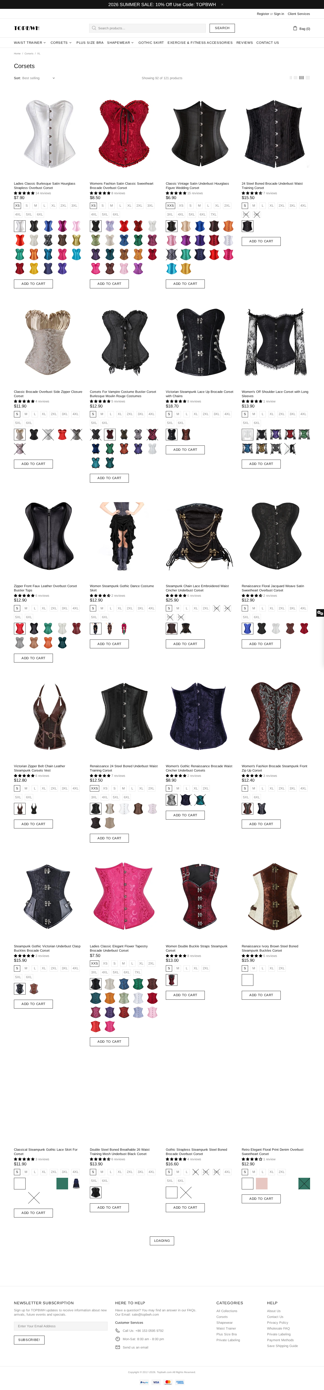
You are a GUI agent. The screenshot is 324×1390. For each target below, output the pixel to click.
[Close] (232, 650)
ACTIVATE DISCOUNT (162, 726)
